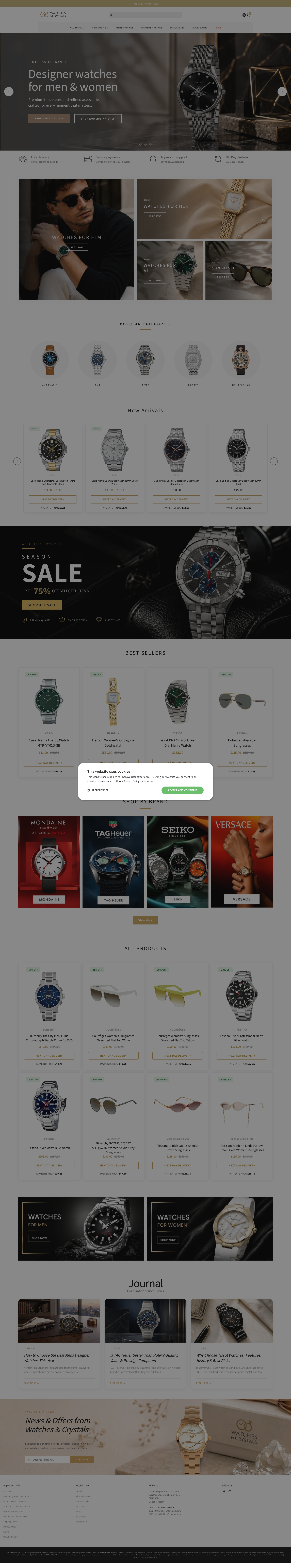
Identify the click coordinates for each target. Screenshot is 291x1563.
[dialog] (145, 781)
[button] (97, 790)
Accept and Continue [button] (182, 790)
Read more (147, 781)
